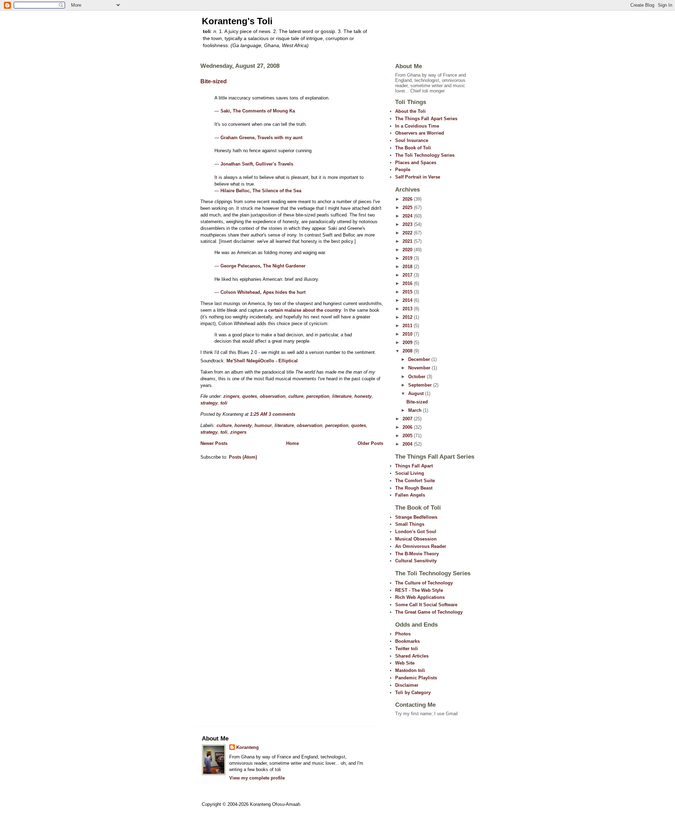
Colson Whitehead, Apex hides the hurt (263, 292)
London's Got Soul (415, 531)
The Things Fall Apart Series (426, 118)
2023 (408, 224)
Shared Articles (412, 656)
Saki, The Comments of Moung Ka (257, 111)
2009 (408, 342)
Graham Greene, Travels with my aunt (261, 137)
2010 (408, 334)
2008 (408, 351)
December (419, 359)
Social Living (409, 473)
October (417, 376)
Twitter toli (406, 648)
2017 (408, 275)
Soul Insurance (411, 140)
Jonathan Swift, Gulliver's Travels (256, 164)
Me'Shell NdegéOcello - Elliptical (262, 360)
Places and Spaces (415, 162)
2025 (408, 207)
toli (223, 403)
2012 (408, 317)
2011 (408, 325)
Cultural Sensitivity (416, 560)
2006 (408, 427)
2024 (408, 216)
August (416, 393)
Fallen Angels (410, 495)
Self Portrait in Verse (417, 177)
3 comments (282, 414)
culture (295, 396)
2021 (408, 241)
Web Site (404, 663)
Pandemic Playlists (416, 677)
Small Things (409, 524)
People (402, 169)
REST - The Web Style (419, 590)
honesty (363, 396)
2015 (408, 292)
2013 (408, 308)
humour (263, 425)
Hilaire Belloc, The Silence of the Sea (260, 190)
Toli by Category (413, 692)
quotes (249, 396)
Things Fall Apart (414, 465)
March (415, 410)
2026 (408, 199)
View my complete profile (257, 778)
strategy (209, 403)
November (420, 367)
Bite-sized (213, 81)
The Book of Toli (413, 147)
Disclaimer (406, 685)
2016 (408, 283)
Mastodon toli (410, 670)
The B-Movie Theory (417, 553)
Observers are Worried (419, 133)
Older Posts (370, 443)
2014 (408, 300)
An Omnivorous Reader (420, 546)
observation (272, 396)
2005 (408, 435)
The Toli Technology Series (425, 155)
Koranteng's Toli (237, 21)
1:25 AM (258, 414)
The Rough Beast (413, 488)
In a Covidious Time (417, 126)
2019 (408, 258)
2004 (408, 444)
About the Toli (410, 111)
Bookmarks (407, 641)
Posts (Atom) (243, 457)
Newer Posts (213, 443)
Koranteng (247, 747)
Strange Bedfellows (416, 517)
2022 (408, 232)
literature (342, 396)
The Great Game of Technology (429, 612)
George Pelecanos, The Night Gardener (263, 266)
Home (292, 443)
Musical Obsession (416, 539)
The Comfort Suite (415, 480)
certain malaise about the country (304, 310)
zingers (231, 396)
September (420, 385)
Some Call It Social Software (426, 604)
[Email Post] (297, 414)
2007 (408, 418)
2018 (408, 266)
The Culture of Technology (424, 583)
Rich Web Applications (420, 597)
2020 (408, 249)
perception (317, 396)
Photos (403, 633)
